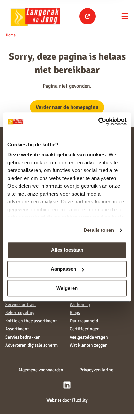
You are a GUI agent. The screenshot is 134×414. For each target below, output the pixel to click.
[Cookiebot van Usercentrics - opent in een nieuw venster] (98, 121)
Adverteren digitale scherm (31, 345)
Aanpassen (63, 269)
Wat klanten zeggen (89, 345)
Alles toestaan (67, 250)
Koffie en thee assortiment (31, 321)
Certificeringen (85, 329)
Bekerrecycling (19, 312)
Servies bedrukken (23, 337)
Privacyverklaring (96, 370)
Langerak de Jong (35, 16)
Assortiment (17, 329)
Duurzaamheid (84, 321)
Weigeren (67, 288)
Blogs (75, 312)
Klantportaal (87, 16)
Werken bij (80, 304)
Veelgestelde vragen (89, 337)
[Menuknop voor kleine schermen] (125, 16)
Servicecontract (20, 304)
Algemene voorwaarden (40, 370)
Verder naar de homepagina (67, 107)
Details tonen (99, 230)
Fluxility (80, 400)
